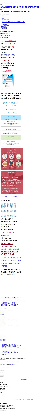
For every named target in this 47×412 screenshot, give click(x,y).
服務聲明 (32, 399)
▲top (1, 368)
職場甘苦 (7, 14)
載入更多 (2, 370)
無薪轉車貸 (4, 26)
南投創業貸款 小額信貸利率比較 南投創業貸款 (9, 346)
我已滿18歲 (2, 410)
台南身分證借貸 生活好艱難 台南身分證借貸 (9, 305)
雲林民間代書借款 (3, 339)
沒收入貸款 (2, 314)
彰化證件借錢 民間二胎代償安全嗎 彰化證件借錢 (10, 304)
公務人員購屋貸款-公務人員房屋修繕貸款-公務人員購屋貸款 (20, 7)
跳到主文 (1, 9)
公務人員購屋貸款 (3, 359)
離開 (5, 410)
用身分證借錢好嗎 (3, 340)
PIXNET (17, 399)
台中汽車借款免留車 (5, 25)
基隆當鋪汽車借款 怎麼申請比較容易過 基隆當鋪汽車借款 (11, 297)
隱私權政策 (28, 399)
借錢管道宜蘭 (4, 27)
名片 (3, 18)
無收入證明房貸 (4, 28)
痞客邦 (10, 364)
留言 (12, 364)
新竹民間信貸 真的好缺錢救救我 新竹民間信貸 (9, 302)
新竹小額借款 (4, 24)
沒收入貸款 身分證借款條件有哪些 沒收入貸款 (13, 22)
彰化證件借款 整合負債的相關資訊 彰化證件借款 (10, 344)
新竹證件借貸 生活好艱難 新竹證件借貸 (8, 303)
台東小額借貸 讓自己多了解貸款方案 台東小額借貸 (10, 347)
